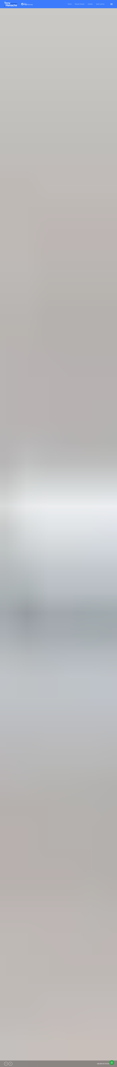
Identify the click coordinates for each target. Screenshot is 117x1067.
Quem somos (100, 4)
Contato (90, 4)
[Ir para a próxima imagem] (10, 1064)
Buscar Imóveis (79, 4)
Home (70, 4)
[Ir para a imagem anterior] (6, 1064)
